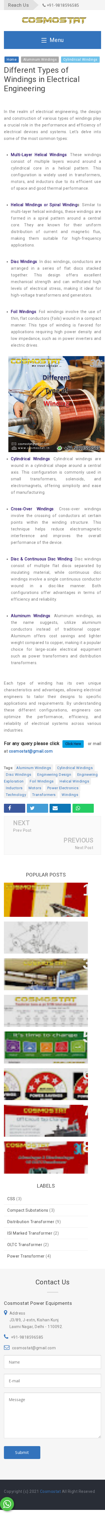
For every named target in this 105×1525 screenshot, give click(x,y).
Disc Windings (18, 774)
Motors (35, 788)
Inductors (14, 788)
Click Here (73, 744)
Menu (57, 40)
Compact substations (27, 1210)
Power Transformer (26, 1256)
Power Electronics (63, 788)
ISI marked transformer (29, 1233)
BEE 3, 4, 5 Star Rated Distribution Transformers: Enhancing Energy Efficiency (45, 1080)
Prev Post (22, 830)
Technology (16, 795)
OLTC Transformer (24, 1244)
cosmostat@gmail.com (31, 751)
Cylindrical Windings (75, 768)
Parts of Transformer (32, 928)
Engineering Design (54, 774)
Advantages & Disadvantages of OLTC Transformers (44, 1151)
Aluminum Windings (33, 768)
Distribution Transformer (30, 1221)
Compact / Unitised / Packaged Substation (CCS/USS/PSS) (43, 1041)
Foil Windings (42, 781)
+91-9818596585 (62, 5)
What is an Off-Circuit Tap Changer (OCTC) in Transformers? (46, 1114)
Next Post (84, 847)
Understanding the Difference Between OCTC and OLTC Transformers (41, 895)
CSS (11, 1199)
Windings (70, 795)
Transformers (44, 795)
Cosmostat (50, 1491)
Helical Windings (74, 781)
